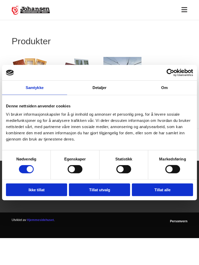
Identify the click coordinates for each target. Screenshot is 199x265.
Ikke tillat (37, 189)
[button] (122, 10)
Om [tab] (164, 87)
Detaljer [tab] (100, 87)
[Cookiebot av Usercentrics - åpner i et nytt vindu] (170, 73)
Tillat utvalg (99, 189)
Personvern (178, 221)
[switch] (75, 169)
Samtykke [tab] (35, 87)
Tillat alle (162, 189)
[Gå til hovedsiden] (31, 10)
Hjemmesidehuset (40, 220)
